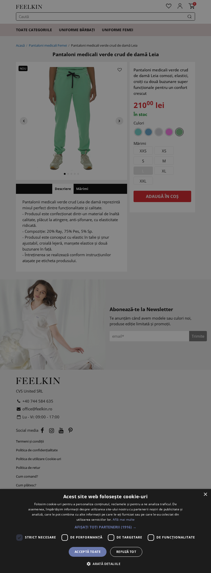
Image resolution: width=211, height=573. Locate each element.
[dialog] (105, 531)
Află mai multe (124, 519)
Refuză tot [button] (126, 552)
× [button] (205, 494)
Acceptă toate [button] (88, 552)
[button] (105, 527)
